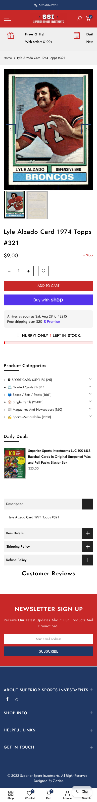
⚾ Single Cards (25, 402)
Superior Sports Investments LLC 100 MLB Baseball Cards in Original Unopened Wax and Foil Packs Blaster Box (59, 456)
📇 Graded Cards (26, 387)
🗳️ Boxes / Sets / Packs (29, 394)
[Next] (86, 129)
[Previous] (11, 129)
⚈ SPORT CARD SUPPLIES (29, 379)
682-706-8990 (48, 5)
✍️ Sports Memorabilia (29, 417)
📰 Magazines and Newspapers (34, 409)
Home (8, 58)
